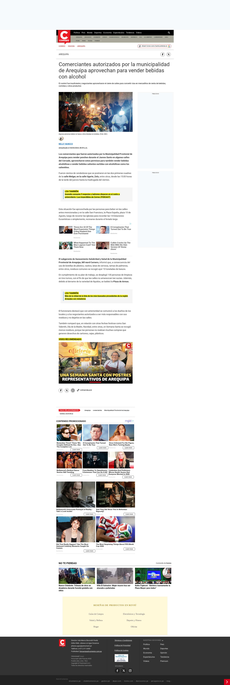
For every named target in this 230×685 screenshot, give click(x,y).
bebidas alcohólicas (66, 414)
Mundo (89, 33)
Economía (107, 33)
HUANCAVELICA (114, 37)
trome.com (128, 681)
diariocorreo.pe (142, 681)
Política (77, 33)
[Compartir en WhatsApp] (73, 390)
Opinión (163, 653)
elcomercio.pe (75, 681)
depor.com (117, 681)
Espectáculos (118, 33)
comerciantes (97, 410)
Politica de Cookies (121, 650)
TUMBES (97, 40)
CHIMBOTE (97, 37)
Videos (139, 33)
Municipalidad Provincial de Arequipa (116, 410)
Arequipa (64, 54)
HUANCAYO (125, 37)
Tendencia (130, 33)
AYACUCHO (88, 37)
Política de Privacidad (122, 645)
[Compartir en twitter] (169, 54)
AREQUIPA (79, 37)
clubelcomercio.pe (91, 681)
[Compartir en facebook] (163, 54)
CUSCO (105, 37)
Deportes (98, 33)
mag (168, 681)
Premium (164, 661)
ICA (141, 37)
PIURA (78, 40)
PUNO (84, 40)
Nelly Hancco (66, 144)
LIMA (166, 37)
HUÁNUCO (134, 37)
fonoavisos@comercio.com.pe (91, 651)
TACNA (90, 40)
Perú (83, 33)
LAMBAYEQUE (158, 37)
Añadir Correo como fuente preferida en (154, 46)
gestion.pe (105, 681)
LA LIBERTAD (148, 37)
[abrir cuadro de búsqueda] (169, 32)
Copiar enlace (86, 390)
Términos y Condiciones (123, 640)
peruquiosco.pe (157, 681)
